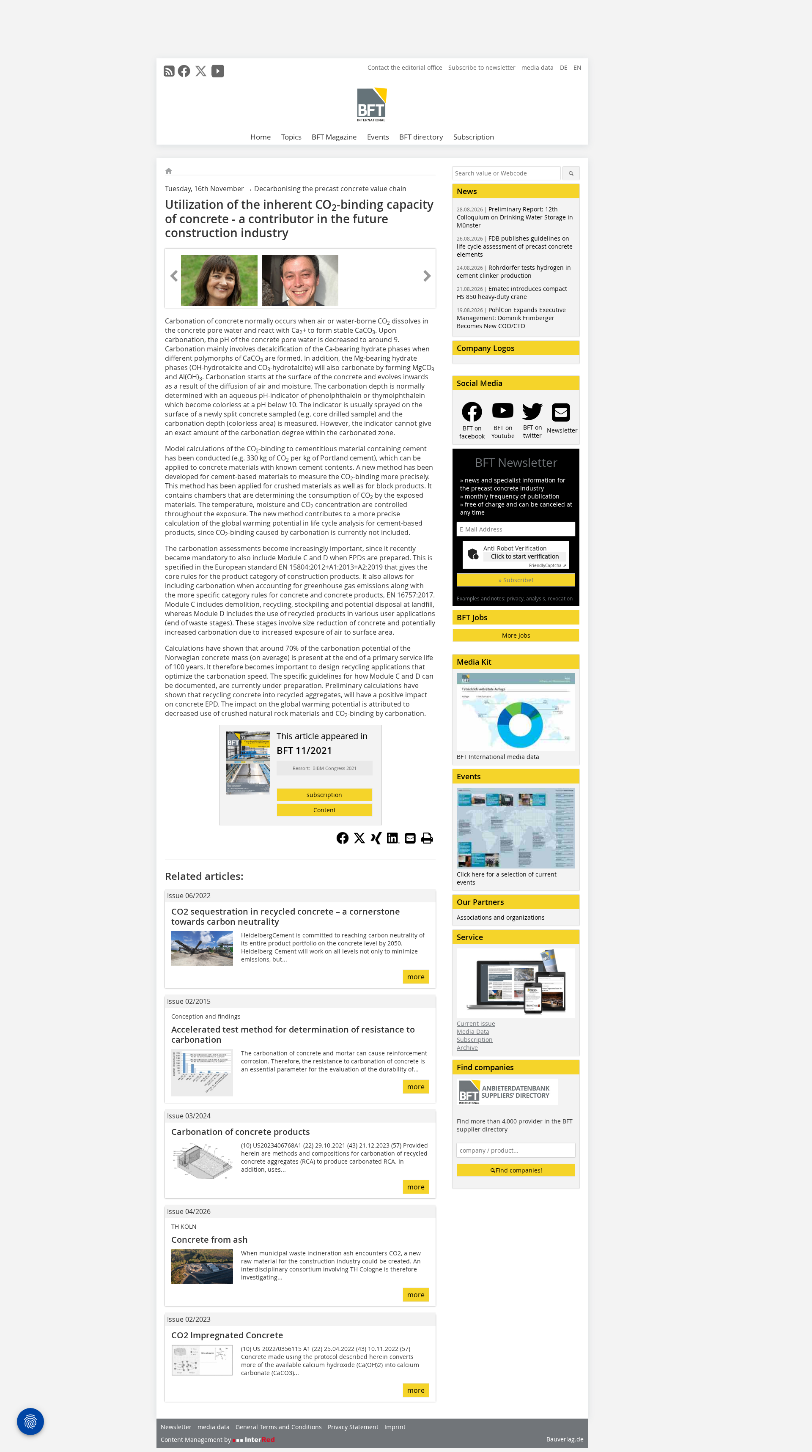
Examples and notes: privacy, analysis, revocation (515, 598)
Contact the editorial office (405, 67)
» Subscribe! (516, 580)
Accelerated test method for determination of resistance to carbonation (293, 1034)
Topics (291, 137)
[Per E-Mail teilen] (410, 838)
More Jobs (516, 635)
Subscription (473, 137)
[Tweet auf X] (359, 841)
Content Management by (197, 1440)
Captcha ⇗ (547, 565)
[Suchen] (571, 173)
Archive (467, 1048)
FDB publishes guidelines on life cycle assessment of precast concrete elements (515, 246)
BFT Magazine (334, 137)
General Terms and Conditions (279, 1427)
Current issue (476, 1023)
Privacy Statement (353, 1427)
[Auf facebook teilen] (342, 841)
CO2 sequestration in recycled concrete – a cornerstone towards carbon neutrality (285, 916)
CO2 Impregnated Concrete (227, 1335)
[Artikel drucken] (427, 838)
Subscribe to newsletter (482, 67)
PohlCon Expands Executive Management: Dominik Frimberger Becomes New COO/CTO (511, 318)
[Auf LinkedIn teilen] (393, 841)
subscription (324, 795)
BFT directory (421, 137)
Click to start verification (525, 556)
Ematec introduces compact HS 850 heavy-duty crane (512, 293)
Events (378, 137)
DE (564, 67)
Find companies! (519, 1170)
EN (577, 67)
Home (260, 137)
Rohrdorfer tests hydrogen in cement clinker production (514, 271)
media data (537, 67)
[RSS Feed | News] (169, 71)
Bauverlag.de (565, 1439)
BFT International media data (498, 757)
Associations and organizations (501, 917)
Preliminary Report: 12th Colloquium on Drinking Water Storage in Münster (515, 217)
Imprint (395, 1427)
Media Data (473, 1031)
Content (324, 810)
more (416, 976)
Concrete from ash (209, 1239)
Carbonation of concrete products (240, 1131)
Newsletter (176, 1427)
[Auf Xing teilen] (376, 841)
